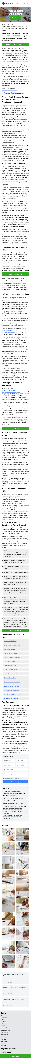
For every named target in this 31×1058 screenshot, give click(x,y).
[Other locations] (23, 3)
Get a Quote (15, 18)
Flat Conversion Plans (10, 665)
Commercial (4, 1032)
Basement (4, 1018)
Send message (15, 782)
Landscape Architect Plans (11, 686)
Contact (3, 1045)
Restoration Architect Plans (12, 694)
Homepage (4, 1027)
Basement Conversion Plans (12, 645)
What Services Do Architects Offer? (13, 808)
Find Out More (7, 818)
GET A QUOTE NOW (15, 630)
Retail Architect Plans (10, 678)
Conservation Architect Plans (12, 690)
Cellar (2, 1019)
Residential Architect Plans (11, 698)
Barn (2, 1016)
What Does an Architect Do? (11, 796)
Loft (2, 1029)
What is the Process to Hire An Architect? (14, 806)
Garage (3, 1025)
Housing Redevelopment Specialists (13, 803)
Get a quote (15, 1056)
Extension (4, 1021)
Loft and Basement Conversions (12, 801)
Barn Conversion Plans (10, 670)
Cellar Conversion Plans (10, 661)
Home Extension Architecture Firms (13, 798)
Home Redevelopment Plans (12, 657)
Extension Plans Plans (10, 649)
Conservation (5, 1034)
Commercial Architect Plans (12, 682)
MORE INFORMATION (15, 274)
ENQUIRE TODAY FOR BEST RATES (15, 44)
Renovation (4, 1038)
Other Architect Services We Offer (12, 815)
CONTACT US (15, 428)
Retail (2, 1043)
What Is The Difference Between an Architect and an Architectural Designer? (14, 792)
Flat (2, 1023)
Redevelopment (5, 1030)
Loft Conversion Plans (10, 641)
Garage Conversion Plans (11, 653)
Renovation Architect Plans (11, 674)
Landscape (4, 1036)
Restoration (4, 1041)
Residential (4, 1039)
